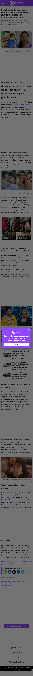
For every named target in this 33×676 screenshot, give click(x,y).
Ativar (16, 344)
